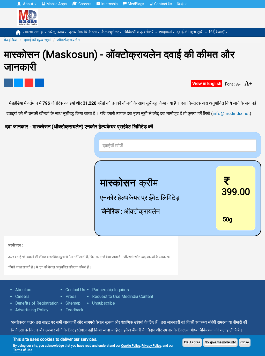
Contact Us (163, 4)
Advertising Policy (31, 309)
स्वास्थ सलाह (33, 31)
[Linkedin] (39, 83)
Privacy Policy (151, 345)
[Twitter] (18, 83)
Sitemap (72, 303)
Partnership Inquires (110, 289)
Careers (84, 4)
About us (23, 289)
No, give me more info (220, 342)
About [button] (28, 4)
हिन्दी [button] (180, 4)
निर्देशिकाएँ (217, 31)
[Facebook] (8, 83)
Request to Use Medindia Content (122, 296)
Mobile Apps (57, 4)
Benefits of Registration (36, 303)
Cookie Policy (130, 345)
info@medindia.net (231, 113)
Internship (109, 4)
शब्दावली (165, 31)
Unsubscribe (103, 303)
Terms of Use (22, 350)
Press (71, 296)
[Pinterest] (29, 83)
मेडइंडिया (10, 39)
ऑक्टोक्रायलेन (68, 39)
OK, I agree (192, 342)
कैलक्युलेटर (110, 31)
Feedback (74, 309)
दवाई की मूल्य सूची (190, 31)
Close (244, 342)
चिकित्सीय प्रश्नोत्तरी (138, 31)
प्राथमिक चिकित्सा (83, 31)
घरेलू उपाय (56, 31)
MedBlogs (136, 4)
